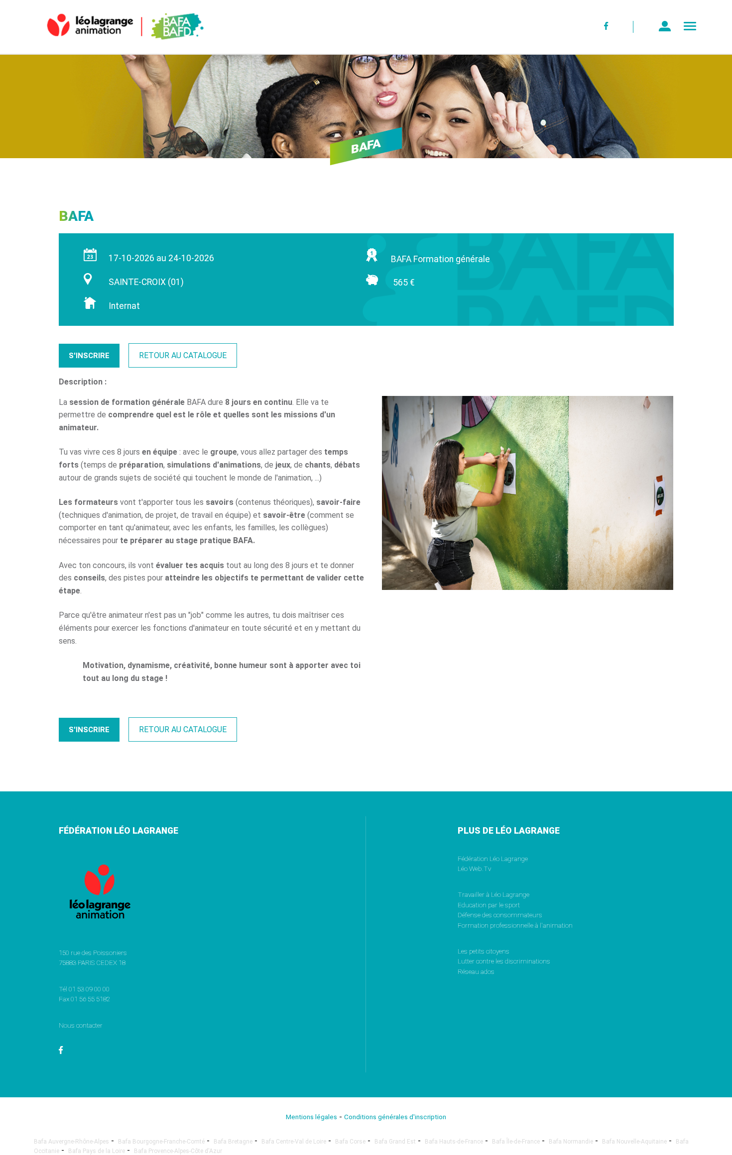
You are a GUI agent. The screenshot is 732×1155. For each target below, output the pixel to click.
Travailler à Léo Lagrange (493, 894)
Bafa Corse (350, 1141)
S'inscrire (89, 355)
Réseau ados (476, 971)
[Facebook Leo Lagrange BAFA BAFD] (607, 27)
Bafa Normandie (571, 1141)
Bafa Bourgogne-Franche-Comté (161, 1141)
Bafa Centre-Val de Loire (293, 1141)
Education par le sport (489, 905)
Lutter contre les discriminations (504, 961)
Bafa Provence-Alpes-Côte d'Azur (178, 1151)
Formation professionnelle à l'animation (515, 925)
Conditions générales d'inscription (395, 1117)
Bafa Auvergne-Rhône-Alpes (71, 1141)
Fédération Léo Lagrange (493, 859)
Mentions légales (311, 1117)
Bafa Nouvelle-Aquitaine (634, 1141)
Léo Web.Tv (474, 868)
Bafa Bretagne (233, 1141)
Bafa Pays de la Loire (96, 1151)
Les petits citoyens (483, 951)
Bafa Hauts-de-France (454, 1141)
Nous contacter (81, 1025)
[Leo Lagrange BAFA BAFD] (108, 47)
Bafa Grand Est (395, 1141)
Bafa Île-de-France (516, 1141)
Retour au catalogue (183, 355)
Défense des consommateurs (500, 915)
